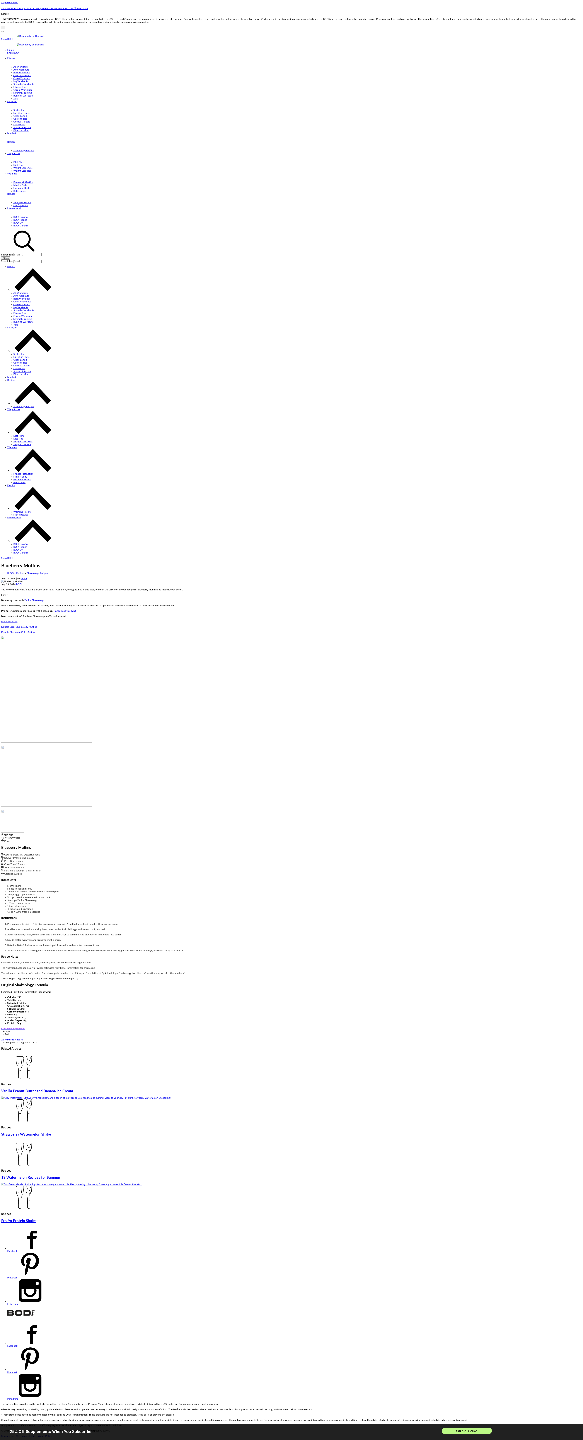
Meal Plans (19, 124)
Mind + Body (20, 185)
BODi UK (18, 223)
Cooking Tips (20, 119)
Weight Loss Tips (22, 171)
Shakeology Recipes (23, 150)
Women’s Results (22, 202)
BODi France (20, 220)
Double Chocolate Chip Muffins (18, 632)
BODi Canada (20, 225)
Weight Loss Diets (22, 168)
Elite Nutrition (21, 130)
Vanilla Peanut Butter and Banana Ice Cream (37, 1091)
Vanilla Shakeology (34, 600)
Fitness (11, 58)
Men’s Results (20, 205)
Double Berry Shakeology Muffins (19, 627)
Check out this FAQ (65, 611)
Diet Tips (18, 165)
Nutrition (12, 101)
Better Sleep (19, 191)
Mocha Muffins (9, 621)
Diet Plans (18, 162)
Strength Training (22, 93)
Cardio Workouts (22, 90)
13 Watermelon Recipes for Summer (30, 1178)
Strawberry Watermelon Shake (26, 1134)
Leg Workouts (20, 81)
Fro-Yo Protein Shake (18, 1221)
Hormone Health (22, 188)
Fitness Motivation (23, 182)
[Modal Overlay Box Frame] (291, 1432)
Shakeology (19, 110)
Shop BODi (7, 39)
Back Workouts (21, 72)
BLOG (10, 573)
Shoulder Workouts (23, 84)
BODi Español (20, 217)
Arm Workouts (21, 70)
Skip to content (9, 2)
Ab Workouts (20, 67)
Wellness (12, 173)
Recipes (11, 142)
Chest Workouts (22, 75)
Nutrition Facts (21, 113)
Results (11, 194)
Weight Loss (13, 153)
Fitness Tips (19, 87)
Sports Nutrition (22, 127)
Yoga (15, 98)
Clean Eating (20, 116)
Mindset (11, 133)
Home (10, 50)
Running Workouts (23, 96)
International (14, 208)
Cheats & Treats (21, 122)
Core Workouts (21, 78)
